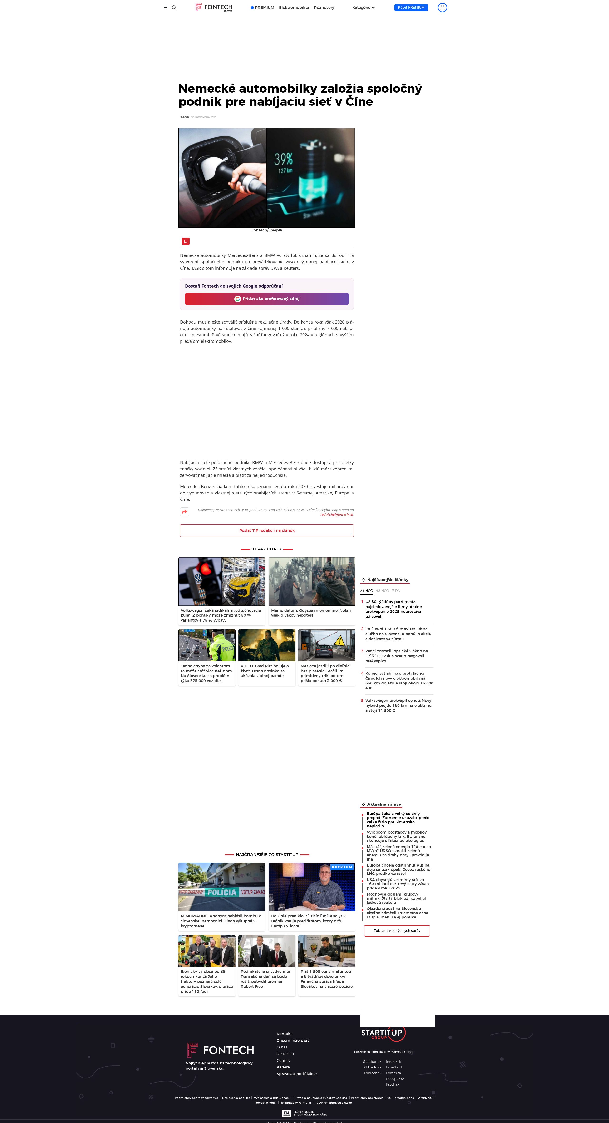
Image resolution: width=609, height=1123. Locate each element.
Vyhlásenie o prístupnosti (272, 1098)
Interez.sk (393, 1061)
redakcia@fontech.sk (336, 514)
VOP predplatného (400, 1098)
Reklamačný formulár (295, 1102)
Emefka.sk (394, 1067)
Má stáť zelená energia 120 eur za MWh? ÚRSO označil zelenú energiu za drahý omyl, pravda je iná (399, 853)
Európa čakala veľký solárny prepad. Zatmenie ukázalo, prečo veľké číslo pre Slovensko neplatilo (398, 820)
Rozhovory (324, 8)
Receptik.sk (395, 1079)
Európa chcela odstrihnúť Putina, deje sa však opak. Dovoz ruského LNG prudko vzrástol (398, 869)
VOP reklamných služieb (334, 1102)
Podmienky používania (367, 1098)
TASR (184, 117)
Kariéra (283, 1067)
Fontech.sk (372, 1073)
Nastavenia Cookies (236, 1098)
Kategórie (361, 8)
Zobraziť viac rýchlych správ (397, 931)
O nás (282, 1047)
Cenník (283, 1061)
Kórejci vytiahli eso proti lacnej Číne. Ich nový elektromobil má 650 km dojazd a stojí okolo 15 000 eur (399, 681)
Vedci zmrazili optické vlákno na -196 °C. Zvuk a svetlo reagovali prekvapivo (396, 656)
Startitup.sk (372, 1061)
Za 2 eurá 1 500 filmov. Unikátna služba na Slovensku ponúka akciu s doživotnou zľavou (398, 634)
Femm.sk (393, 1073)
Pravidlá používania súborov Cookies (321, 1098)
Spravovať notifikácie (297, 1074)
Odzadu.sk (372, 1067)
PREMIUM (264, 8)
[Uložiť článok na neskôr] (186, 241)
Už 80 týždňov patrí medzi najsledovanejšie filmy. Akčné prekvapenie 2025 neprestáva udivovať (393, 609)
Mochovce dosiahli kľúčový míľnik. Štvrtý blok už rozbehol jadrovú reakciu (396, 899)
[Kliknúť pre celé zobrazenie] (266, 178)
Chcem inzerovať (293, 1041)
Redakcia (285, 1054)
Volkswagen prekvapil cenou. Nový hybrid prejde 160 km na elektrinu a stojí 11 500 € (398, 706)
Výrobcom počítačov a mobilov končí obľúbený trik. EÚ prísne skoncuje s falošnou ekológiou (397, 836)
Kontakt (284, 1034)
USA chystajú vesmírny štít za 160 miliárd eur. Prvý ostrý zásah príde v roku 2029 (398, 884)
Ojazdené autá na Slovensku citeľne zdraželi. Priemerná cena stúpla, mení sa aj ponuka (397, 913)
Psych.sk (392, 1084)
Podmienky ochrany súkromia (196, 1098)
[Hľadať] (174, 7)
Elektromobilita (294, 8)
